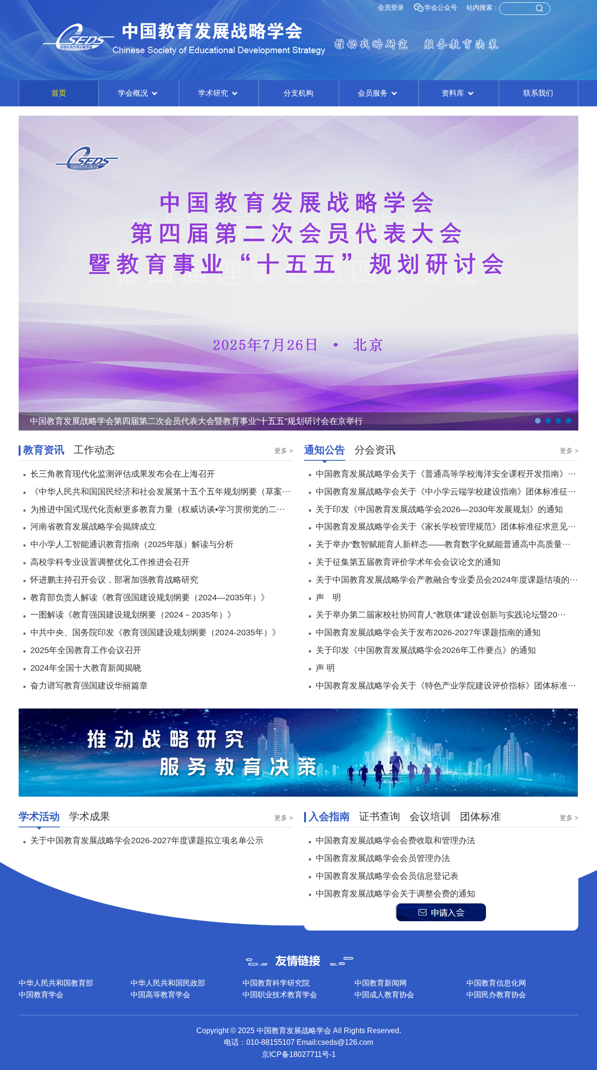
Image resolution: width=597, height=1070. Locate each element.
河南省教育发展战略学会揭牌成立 (93, 526)
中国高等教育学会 (160, 995)
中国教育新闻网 (380, 983)
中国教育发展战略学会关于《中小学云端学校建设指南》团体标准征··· (446, 491)
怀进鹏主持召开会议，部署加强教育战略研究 (114, 579)
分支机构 (298, 93)
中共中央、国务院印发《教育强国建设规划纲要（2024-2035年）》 (155, 632)
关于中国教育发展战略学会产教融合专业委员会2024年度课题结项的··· (447, 579)
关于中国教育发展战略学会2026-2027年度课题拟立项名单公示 (147, 840)
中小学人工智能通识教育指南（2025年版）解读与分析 (132, 544)
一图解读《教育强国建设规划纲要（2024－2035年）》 (133, 614)
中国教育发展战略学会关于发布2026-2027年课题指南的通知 (428, 632)
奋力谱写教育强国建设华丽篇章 (89, 685)
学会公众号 (440, 7)
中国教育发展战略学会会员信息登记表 (387, 876)
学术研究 (214, 93)
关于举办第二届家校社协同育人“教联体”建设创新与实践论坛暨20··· (441, 614)
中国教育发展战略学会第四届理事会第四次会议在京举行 (135, 421)
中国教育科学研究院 (276, 983)
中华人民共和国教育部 (56, 983)
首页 (58, 93)
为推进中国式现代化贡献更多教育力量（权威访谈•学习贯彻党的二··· (157, 509)
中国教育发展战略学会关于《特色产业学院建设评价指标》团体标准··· (446, 685)
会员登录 (391, 7)
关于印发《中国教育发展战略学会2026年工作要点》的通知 (426, 650)
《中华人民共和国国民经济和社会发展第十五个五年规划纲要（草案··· (160, 491)
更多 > (283, 450)
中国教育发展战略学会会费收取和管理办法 (395, 840)
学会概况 (134, 93)
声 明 (328, 597)
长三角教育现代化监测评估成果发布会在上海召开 (122, 474)
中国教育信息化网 (496, 983)
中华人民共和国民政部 (168, 983)
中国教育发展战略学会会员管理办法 (383, 858)
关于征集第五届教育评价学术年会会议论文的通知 (408, 562)
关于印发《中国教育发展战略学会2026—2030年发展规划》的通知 (439, 509)
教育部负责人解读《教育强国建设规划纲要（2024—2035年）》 (149, 597)
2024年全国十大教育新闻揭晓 (85, 668)
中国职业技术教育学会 (280, 995)
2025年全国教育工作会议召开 (85, 650)
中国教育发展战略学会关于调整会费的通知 (395, 893)
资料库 (454, 93)
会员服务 (373, 93)
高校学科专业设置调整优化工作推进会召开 (110, 562)
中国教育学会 (41, 995)
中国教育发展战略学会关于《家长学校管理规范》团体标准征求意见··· (446, 526)
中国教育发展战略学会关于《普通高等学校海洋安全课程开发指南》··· (446, 474)
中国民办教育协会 (496, 995)
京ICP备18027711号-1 (299, 1054)
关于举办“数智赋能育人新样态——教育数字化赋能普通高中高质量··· (443, 544)
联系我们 (538, 93)
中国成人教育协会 (384, 995)
